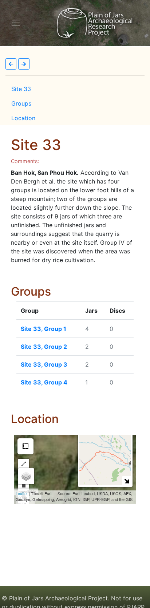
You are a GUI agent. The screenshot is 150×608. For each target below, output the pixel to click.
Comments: (25, 161)
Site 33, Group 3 (44, 364)
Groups (21, 103)
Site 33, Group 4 (44, 382)
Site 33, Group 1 (43, 328)
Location (23, 118)
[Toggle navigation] (16, 23)
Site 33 (21, 88)
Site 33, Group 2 (44, 346)
